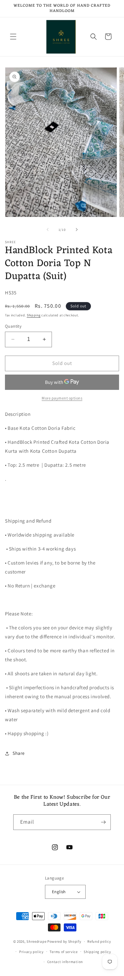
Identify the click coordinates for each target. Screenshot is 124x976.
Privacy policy (31, 951)
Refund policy (99, 941)
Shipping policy (97, 951)
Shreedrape (36, 941)
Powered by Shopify (64, 941)
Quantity (13, 326)
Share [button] (19, 753)
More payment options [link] (62, 398)
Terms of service (63, 951)
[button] (13, 36)
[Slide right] (76, 229)
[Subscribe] (103, 822)
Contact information (65, 961)
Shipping (34, 315)
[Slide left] (47, 229)
